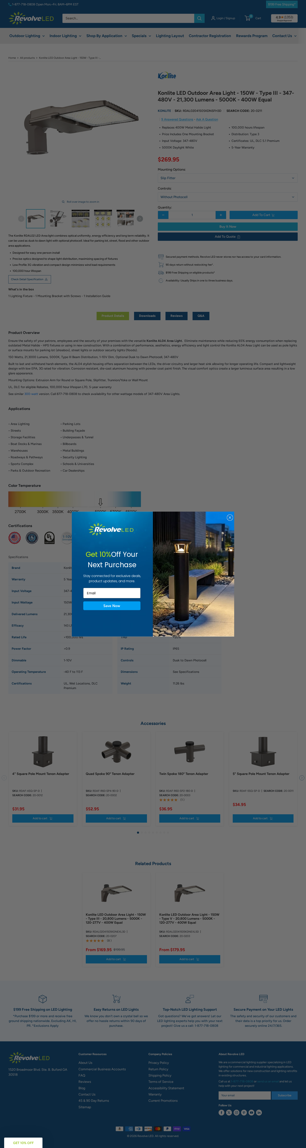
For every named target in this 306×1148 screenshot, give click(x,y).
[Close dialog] (230, 517)
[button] (112, 605)
